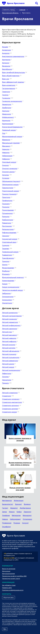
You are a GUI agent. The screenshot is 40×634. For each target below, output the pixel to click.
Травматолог (7, 255)
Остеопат (5, 178)
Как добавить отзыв (8, 585)
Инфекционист (8, 117)
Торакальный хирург (10, 252)
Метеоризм (16, 515)
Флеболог (6, 271)
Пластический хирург (10, 191)
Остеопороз (27, 519)
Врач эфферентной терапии (13, 82)
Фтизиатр (6, 274)
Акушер (5, 47)
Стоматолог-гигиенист (11, 399)
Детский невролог (9, 338)
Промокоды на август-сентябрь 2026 (14, 576)
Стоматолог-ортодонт (10, 405)
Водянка (27, 504)
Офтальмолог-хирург (10, 184)
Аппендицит (18, 500)
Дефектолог (6, 373)
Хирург (5, 284)
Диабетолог (6, 108)
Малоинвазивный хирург (12, 136)
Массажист (6, 146)
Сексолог (5, 236)
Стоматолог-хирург (9, 412)
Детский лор (7, 332)
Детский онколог (8, 345)
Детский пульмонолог (10, 357)
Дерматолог (6, 104)
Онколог (5, 165)
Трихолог (5, 261)
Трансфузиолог (8, 258)
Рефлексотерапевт (9, 232)
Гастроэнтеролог (8, 88)
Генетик (5, 95)
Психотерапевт (8, 210)
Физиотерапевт (8, 268)
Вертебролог (7, 69)
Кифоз (19, 512)
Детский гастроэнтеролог (12, 316)
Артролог (5, 63)
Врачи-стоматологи (13, 388)
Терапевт (5, 248)
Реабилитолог (7, 220)
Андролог (6, 53)
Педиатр (5, 383)
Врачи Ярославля (16, 3)
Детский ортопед (8, 348)
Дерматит (14, 508)
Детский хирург (8, 367)
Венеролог (6, 66)
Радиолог (5, 216)
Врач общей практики (10, 76)
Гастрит (5, 508)
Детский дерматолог (10, 322)
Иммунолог (6, 114)
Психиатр (6, 204)
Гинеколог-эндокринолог (12, 101)
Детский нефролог (9, 341)
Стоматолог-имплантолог (12, 402)
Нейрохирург (7, 156)
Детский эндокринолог (11, 370)
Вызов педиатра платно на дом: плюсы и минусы (20, 463)
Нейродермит (15, 519)
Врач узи (5, 79)
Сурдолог (5, 245)
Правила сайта (7, 588)
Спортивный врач (9, 242)
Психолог (5, 207)
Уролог (5, 264)
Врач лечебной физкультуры (13, 72)
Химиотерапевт (8, 280)
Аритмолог (6, 60)
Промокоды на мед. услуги (11, 578)
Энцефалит (6, 527)
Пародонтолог (7, 188)
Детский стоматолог (10, 393)
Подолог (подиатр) (9, 194)
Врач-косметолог (8, 85)
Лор (3, 133)
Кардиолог (6, 120)
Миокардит (27, 515)
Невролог (6, 152)
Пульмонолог (7, 213)
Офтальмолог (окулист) (11, 181)
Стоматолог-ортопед (10, 409)
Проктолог (6, 197)
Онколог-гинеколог (9, 168)
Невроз (5, 519)
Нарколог (5, 149)
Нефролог (6, 159)
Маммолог (6, 140)
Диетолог (5, 111)
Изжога (12, 512)
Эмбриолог (6, 293)
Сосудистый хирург (9, 239)
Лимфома (6, 515)
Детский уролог (8, 364)
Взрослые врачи (11, 42)
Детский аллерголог (10, 313)
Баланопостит (7, 504)
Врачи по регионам (8, 569)
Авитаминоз (7, 500)
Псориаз (16, 523)
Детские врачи (10, 308)
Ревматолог (6, 223)
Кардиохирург (7, 124)
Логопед (5, 377)
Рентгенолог (7, 226)
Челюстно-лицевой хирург (12, 290)
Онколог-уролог (8, 172)
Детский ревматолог (10, 361)
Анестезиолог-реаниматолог (13, 56)
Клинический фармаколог (12, 127)
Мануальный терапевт (11, 143)
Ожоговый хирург (9, 162)
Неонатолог (6, 380)
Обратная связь (8, 597)
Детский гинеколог (9, 319)
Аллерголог (6, 50)
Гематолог (6, 92)
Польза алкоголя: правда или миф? (20, 489)
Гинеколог (6, 98)
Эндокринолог (8, 296)
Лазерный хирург (9, 130)
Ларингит (27, 512)
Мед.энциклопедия (8, 574)
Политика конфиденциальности (12, 590)
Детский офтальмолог (10, 351)
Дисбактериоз (25, 508)
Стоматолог (6, 396)
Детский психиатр (9, 354)
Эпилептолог (7, 303)
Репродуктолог (8, 229)
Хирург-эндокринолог (10, 287)
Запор (4, 512)
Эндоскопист (7, 300)
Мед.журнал (6, 571)
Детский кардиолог (9, 329)
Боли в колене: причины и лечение (20, 439)
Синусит (25, 523)
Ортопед (5, 175)
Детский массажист (9, 335)
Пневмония (6, 523)
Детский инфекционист (11, 325)
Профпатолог (7, 200)
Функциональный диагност (13, 277)
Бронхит (18, 504)
